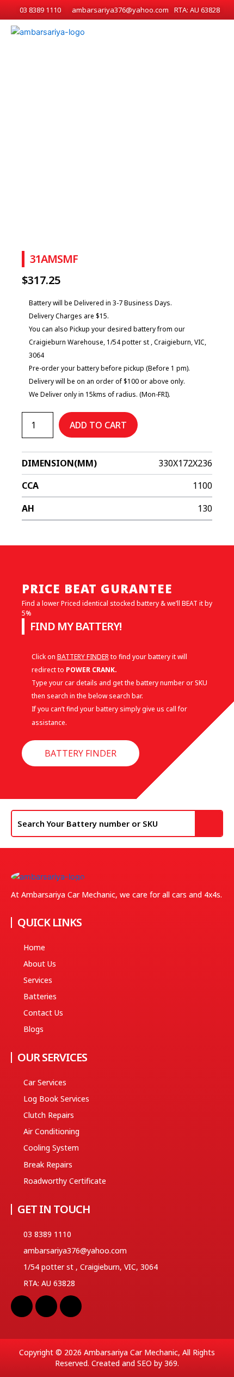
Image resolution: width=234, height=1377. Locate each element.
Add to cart (98, 425)
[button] (218, 35)
